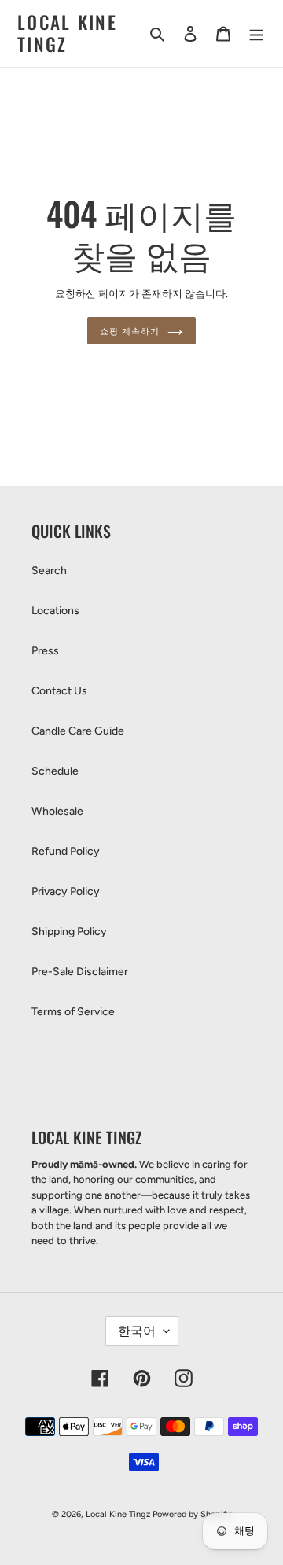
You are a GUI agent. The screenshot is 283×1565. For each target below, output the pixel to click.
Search (49, 570)
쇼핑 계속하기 (129, 330)
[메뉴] (256, 33)
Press (45, 650)
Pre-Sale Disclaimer (79, 971)
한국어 (137, 1331)
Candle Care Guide (77, 731)
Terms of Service (73, 1011)
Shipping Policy (69, 931)
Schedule (55, 771)
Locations (55, 610)
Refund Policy (65, 851)
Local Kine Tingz (67, 33)
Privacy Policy (65, 891)
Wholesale (57, 811)
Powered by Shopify (192, 1514)
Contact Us (59, 691)
